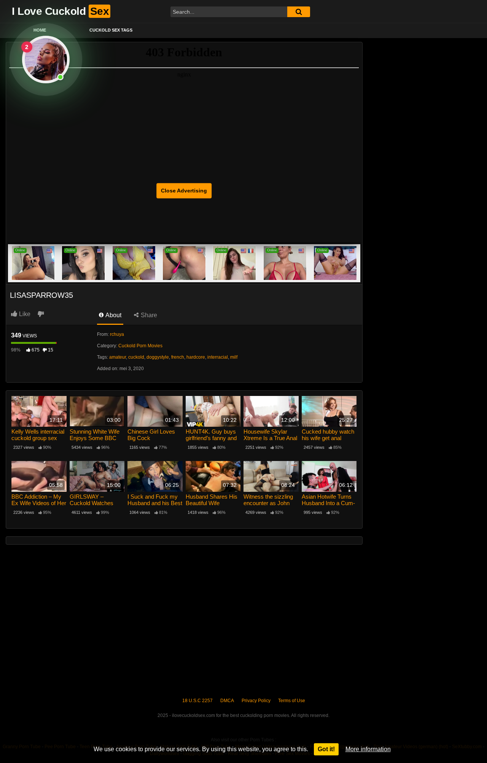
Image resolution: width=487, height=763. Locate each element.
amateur (117, 357)
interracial (217, 357)
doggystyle (157, 357)
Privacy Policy (256, 700)
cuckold (136, 357)
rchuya (117, 334)
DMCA (227, 700)
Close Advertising (184, 191)
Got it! (326, 749)
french (177, 357)
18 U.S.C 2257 (197, 700)
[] (298, 11)
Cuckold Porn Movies (140, 345)
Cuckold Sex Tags (110, 30)
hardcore (195, 357)
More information (368, 749)
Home (39, 30)
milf (233, 357)
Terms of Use (291, 700)
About (112, 315)
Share (148, 315)
